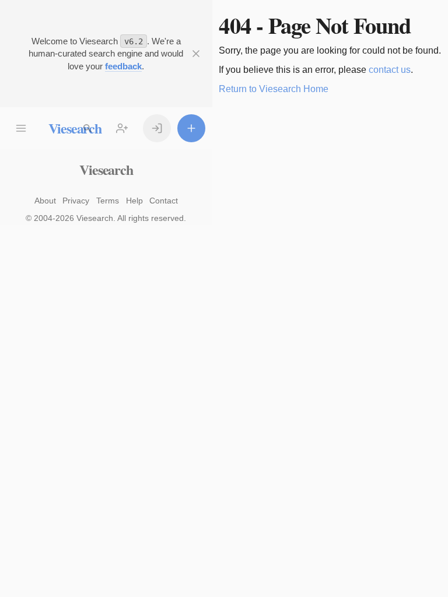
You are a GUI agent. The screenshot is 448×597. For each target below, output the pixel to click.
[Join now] (122, 128)
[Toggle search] (88, 128)
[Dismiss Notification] (196, 53)
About (45, 200)
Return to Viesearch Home (273, 89)
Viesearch (105, 169)
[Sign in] (157, 128)
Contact (163, 200)
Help (134, 200)
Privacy (75, 200)
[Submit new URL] (191, 128)
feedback (123, 66)
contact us (390, 70)
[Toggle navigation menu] (21, 128)
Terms (107, 200)
